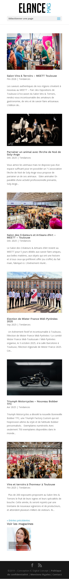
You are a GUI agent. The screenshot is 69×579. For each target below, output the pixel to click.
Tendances (24, 78)
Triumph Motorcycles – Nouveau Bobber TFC (32, 402)
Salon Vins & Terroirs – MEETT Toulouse (32, 75)
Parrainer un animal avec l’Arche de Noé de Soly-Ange (34, 153)
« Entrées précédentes (18, 520)
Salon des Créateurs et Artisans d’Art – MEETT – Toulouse (31, 236)
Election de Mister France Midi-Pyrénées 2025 (32, 320)
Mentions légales (40, 574)
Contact (57, 574)
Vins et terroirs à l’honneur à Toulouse (31, 484)
